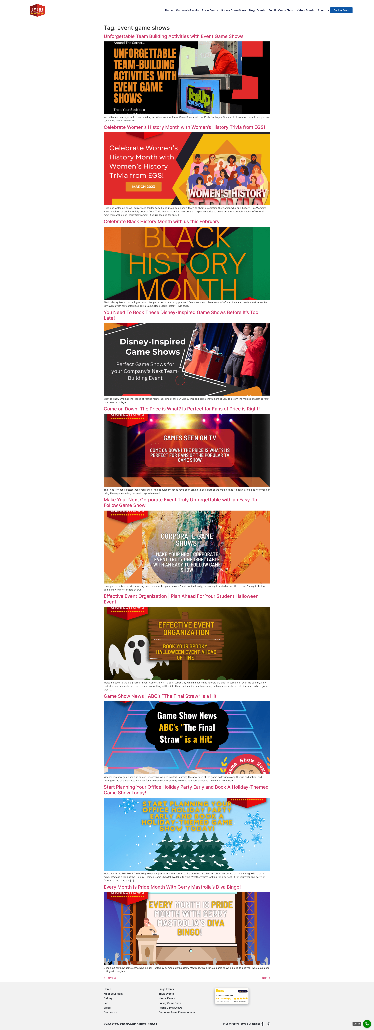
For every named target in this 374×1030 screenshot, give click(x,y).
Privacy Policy (230, 1023)
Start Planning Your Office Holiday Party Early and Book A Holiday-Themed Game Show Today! (186, 789)
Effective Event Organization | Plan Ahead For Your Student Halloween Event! (181, 599)
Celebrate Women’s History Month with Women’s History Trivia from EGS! (184, 127)
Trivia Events (210, 10)
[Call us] (367, 1024)
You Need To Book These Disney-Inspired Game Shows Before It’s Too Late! (181, 315)
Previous (110, 977)
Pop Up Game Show (281, 10)
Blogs (107, 1007)
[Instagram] (268, 1024)
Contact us (110, 1012)
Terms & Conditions (249, 1023)
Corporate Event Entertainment (177, 1012)
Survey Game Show (233, 10)
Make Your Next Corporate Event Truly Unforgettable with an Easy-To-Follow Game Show (181, 502)
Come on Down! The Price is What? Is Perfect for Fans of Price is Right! (182, 409)
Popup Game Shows (170, 1007)
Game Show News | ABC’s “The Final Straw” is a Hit (160, 696)
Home (169, 10)
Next (266, 977)
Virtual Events (306, 10)
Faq (106, 1003)
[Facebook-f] (262, 1024)
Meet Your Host (113, 993)
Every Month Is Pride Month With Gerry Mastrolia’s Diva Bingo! (172, 887)
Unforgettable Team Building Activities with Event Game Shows (174, 36)
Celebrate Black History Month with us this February (162, 221)
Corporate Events (187, 10)
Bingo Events (257, 10)
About (322, 10)
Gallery (108, 998)
